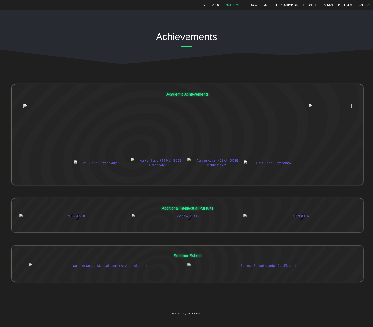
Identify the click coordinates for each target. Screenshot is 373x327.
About (216, 5)
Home (203, 5)
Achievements (235, 5)
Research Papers (286, 5)
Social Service (259, 5)
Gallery (364, 5)
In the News (345, 5)
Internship (310, 5)
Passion (328, 5)
